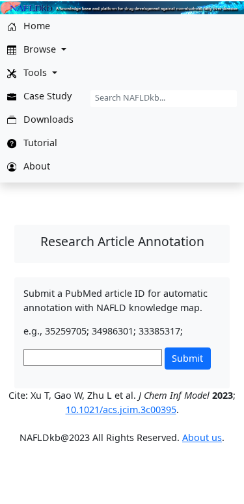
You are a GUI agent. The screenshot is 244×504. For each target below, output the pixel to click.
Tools (35, 72)
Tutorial (39, 142)
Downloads (47, 119)
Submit (187, 358)
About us (202, 437)
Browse (40, 49)
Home (35, 25)
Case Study (46, 96)
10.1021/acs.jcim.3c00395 (121, 409)
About (35, 166)
